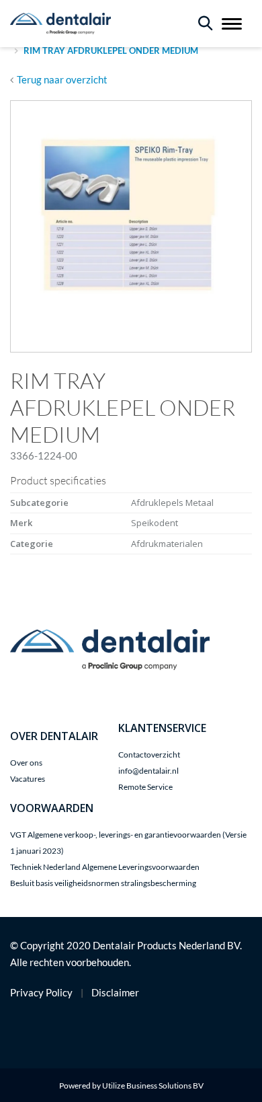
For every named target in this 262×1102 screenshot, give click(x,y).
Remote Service (145, 787)
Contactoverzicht (149, 754)
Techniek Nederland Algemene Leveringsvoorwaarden (105, 867)
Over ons (26, 763)
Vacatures (27, 779)
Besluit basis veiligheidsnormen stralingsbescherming (103, 883)
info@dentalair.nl (148, 771)
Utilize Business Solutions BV (153, 1085)
